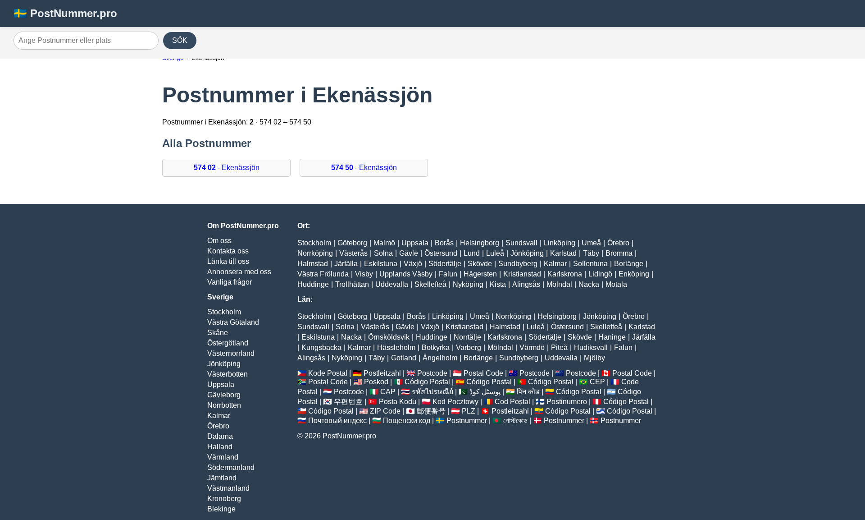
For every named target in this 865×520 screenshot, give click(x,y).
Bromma (619, 253)
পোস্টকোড (515, 420)
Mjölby (594, 358)
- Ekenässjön (227, 167)
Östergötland (227, 343)
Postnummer (466, 420)
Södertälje (444, 263)
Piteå (559, 347)
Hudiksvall (591, 347)
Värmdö (532, 347)
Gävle (408, 253)
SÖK (179, 40)
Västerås (353, 253)
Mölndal (559, 284)
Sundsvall (521, 243)
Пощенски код (406, 420)
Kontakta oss (228, 251)
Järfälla (346, 263)
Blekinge (221, 509)
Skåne (217, 332)
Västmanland (228, 488)
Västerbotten (227, 374)
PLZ (468, 411)
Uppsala (220, 384)
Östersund (440, 253)
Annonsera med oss (239, 272)
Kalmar (218, 415)
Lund (472, 253)
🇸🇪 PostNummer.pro (65, 13)
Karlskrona (564, 274)
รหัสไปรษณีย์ (432, 392)
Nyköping (468, 284)
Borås (444, 243)
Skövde (480, 263)
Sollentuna (590, 263)
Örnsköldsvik (389, 337)
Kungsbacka (321, 347)
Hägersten (480, 274)
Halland (219, 447)
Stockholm (224, 312)
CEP (597, 382)
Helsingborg (479, 243)
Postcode (432, 373)
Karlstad (563, 253)
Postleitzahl (382, 373)
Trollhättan (352, 284)
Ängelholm (440, 358)
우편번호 (348, 401)
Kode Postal (327, 373)
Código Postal (427, 382)
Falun (448, 274)
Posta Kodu (397, 401)
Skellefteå (430, 284)
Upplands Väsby (405, 274)
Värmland (222, 457)
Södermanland (231, 467)
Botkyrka (436, 347)
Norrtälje (467, 337)
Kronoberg (224, 498)
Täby (591, 253)
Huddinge (313, 284)
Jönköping (224, 364)
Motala (616, 284)
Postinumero (566, 401)
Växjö (413, 263)
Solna (383, 253)
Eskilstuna (380, 263)
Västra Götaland (233, 322)
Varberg (468, 347)
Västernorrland (231, 353)
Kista (498, 284)
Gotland (403, 358)
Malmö (384, 243)
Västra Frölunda (323, 274)
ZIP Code (385, 411)
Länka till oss (228, 261)
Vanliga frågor (229, 282)
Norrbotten (224, 405)
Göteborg (352, 243)
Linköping (559, 243)
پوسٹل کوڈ (485, 392)
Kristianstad (522, 274)
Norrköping (315, 253)
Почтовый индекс (337, 420)
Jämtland (222, 478)
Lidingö (600, 274)
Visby (364, 274)
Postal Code (483, 373)
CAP (388, 392)
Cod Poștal (512, 401)
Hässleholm (396, 347)
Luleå (495, 253)
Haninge (612, 337)
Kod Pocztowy (455, 401)
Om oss (219, 240)
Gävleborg (224, 395)
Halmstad (312, 263)
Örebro (218, 426)
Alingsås (526, 284)
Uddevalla (391, 284)
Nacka (588, 284)
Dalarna (220, 436)
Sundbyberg (517, 263)
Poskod (376, 382)
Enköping (634, 274)
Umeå (591, 243)
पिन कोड (528, 392)
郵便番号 (431, 411)
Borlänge (628, 263)
